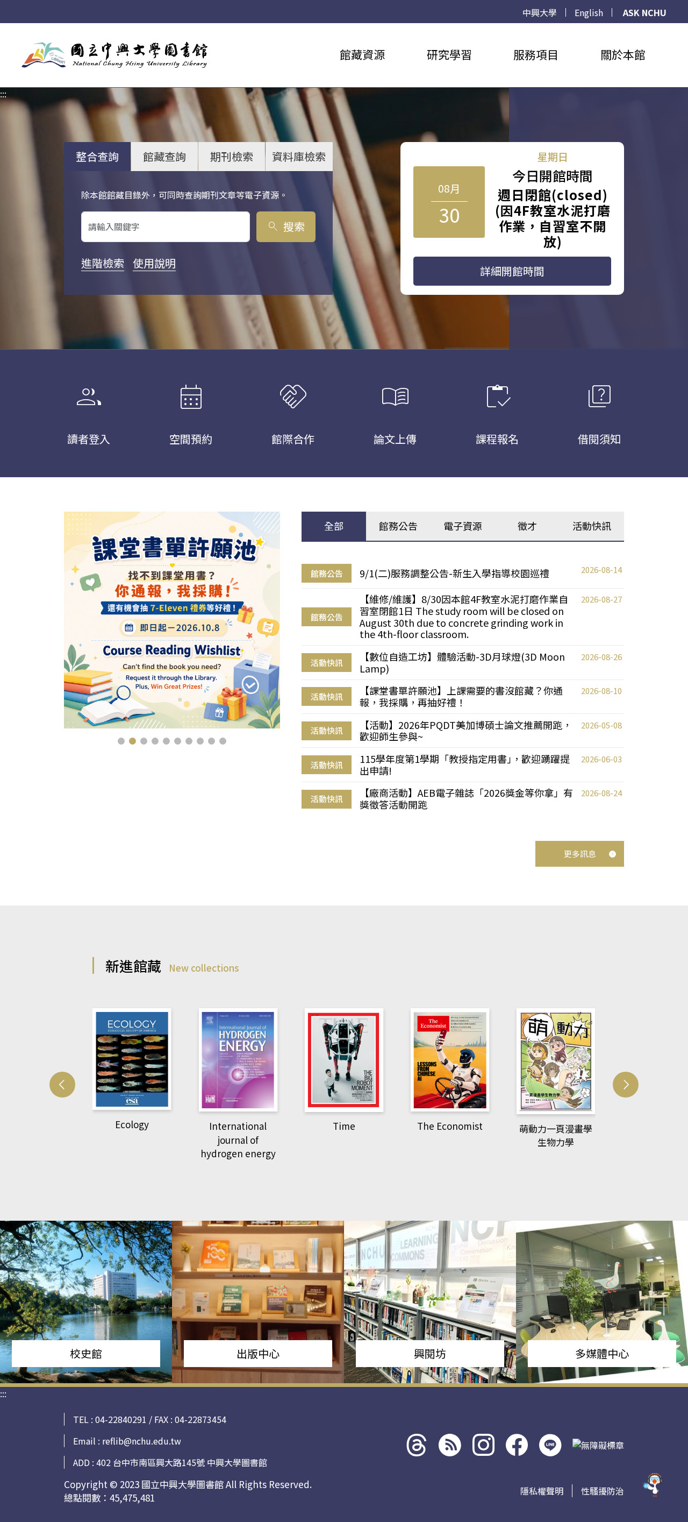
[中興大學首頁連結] (114, 55)
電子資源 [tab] (462, 526)
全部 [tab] (333, 526)
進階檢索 (102, 263)
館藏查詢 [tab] (164, 156)
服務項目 (535, 54)
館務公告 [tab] (398, 526)
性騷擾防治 (602, 1490)
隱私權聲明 (541, 1490)
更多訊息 (580, 853)
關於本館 (623, 54)
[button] (121, 741)
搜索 (286, 226)
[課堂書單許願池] (172, 620)
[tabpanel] (463, 687)
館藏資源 (362, 54)
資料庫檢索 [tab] (299, 156)
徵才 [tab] (527, 526)
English (589, 12)
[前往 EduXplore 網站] (653, 1485)
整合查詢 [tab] (97, 156)
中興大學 (539, 12)
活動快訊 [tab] (591, 526)
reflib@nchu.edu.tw (141, 1440)
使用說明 (154, 263)
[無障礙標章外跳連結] (598, 1445)
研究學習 (449, 54)
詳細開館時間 (512, 271)
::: (3, 29)
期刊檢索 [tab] (231, 156)
